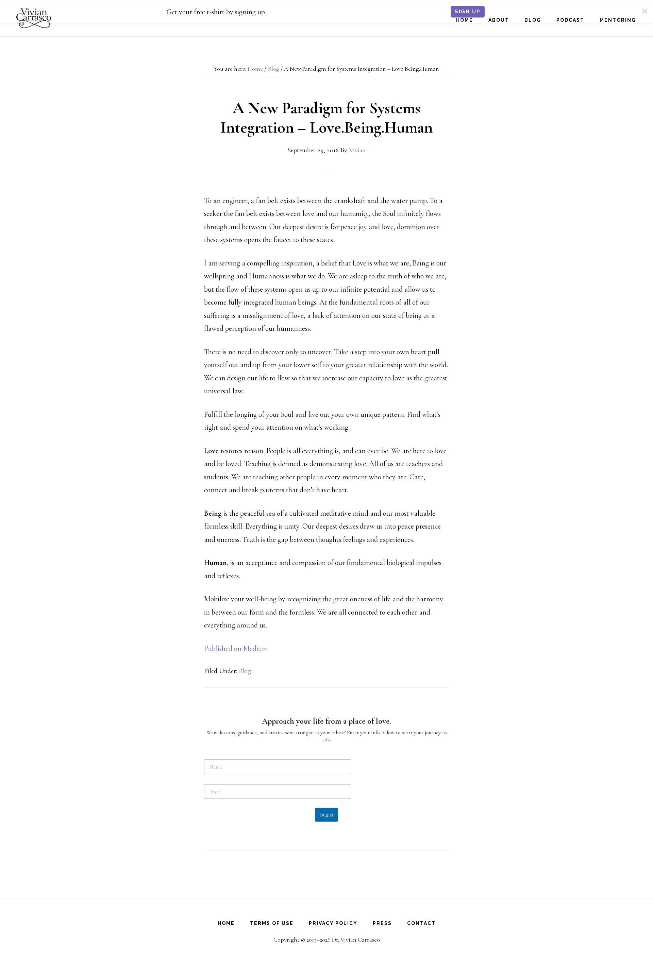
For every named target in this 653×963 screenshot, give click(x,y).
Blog (245, 671)
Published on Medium (236, 648)
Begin (326, 814)
